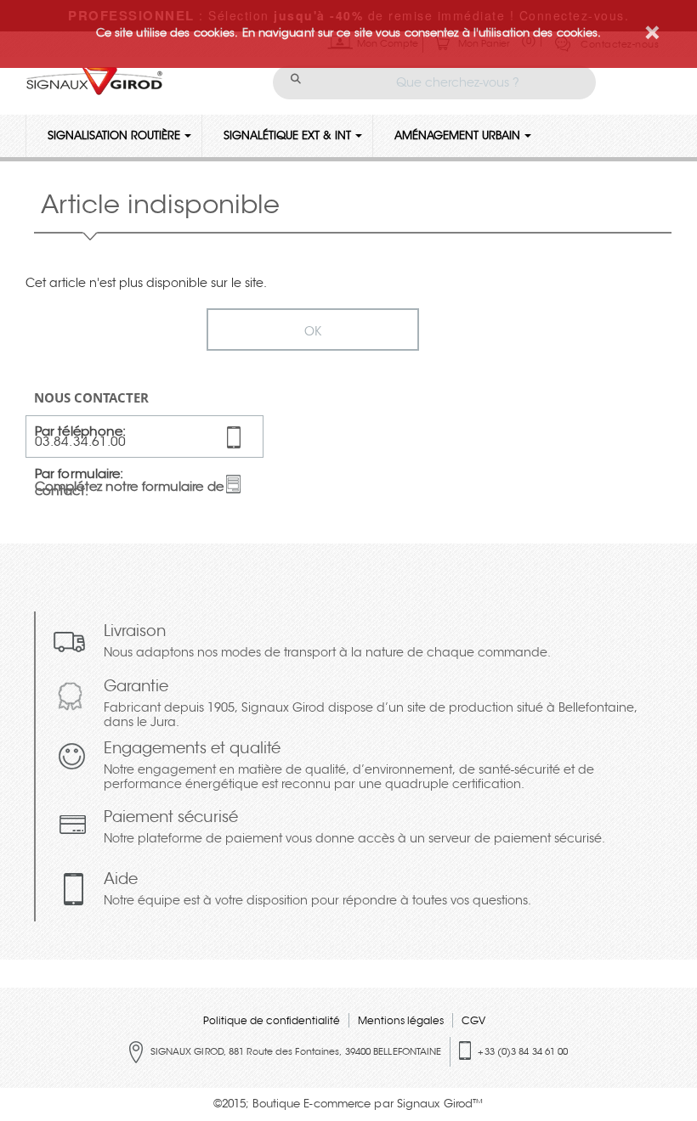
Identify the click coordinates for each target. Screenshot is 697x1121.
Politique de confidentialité (271, 1020)
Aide (317, 890)
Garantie (371, 704)
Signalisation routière (114, 135)
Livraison (327, 642)
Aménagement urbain (457, 135)
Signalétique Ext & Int (287, 135)
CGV (473, 1020)
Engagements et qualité (349, 766)
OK (312, 331)
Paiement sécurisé (354, 828)
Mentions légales (401, 1020)
